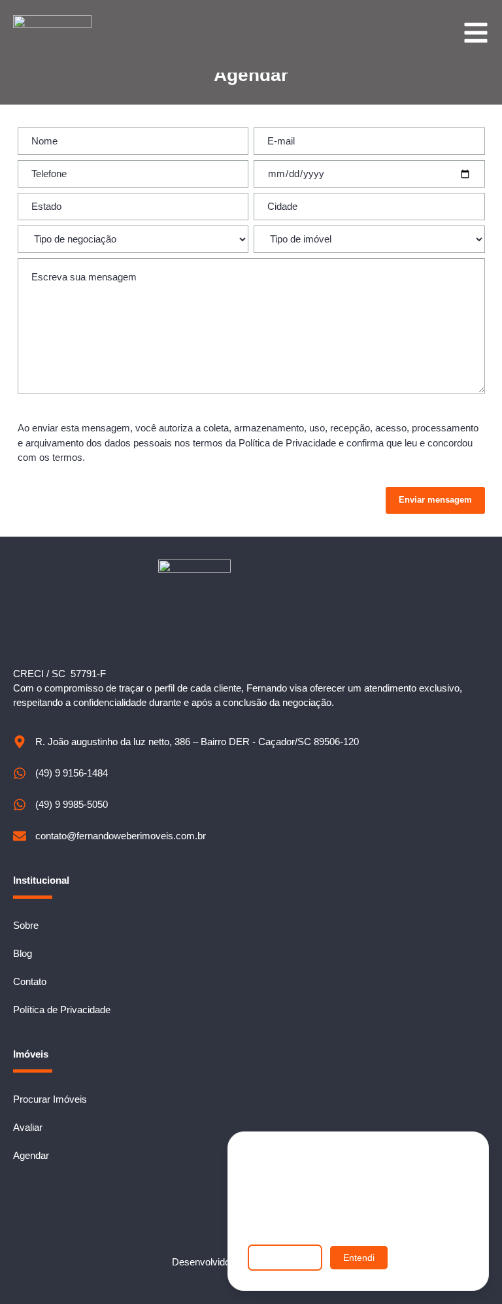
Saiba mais (285, 1257)
